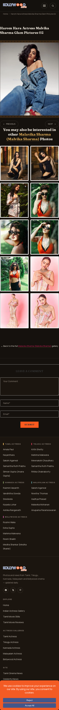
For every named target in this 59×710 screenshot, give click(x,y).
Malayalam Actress (12, 653)
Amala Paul (8, 449)
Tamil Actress (10, 636)
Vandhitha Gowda (11, 493)
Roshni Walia (9, 522)
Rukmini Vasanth (11, 487)
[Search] (53, 6)
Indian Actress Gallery (14, 610)
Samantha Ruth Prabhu (14, 466)
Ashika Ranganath (12, 510)
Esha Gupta (9, 527)
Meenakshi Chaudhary (42, 460)
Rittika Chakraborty (40, 471)
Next (50, 124)
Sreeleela (8, 499)
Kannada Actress (11, 647)
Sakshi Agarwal (10, 460)
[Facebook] (5, 590)
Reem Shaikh (9, 539)
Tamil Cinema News (13, 673)
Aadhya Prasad (38, 499)
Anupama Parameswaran (43, 510)
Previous (10, 124)
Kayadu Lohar (9, 504)
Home (5, 14)
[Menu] (44, 6)
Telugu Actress (10, 642)
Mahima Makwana (40, 454)
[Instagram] (20, 590)
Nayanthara (9, 454)
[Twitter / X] (13, 590)
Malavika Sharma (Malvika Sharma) (28, 136)
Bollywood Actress (12, 659)
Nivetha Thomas (39, 493)
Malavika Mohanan (40, 504)
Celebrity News (10, 679)
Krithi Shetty (37, 449)
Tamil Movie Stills (11, 616)
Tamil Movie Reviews (13, 622)
